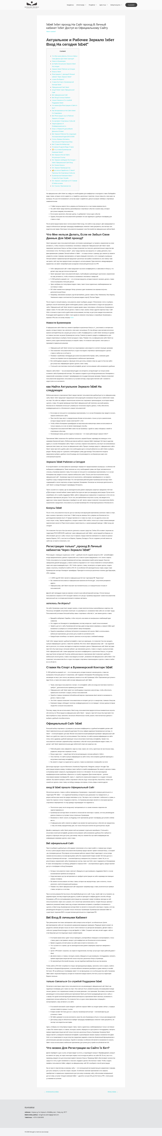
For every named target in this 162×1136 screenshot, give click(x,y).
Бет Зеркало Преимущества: (61, 168)
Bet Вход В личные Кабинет (61, 98)
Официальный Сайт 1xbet (60, 87)
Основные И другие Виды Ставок (63, 147)
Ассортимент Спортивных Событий (63, 121)
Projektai (92, 5)
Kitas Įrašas (113, 1092)
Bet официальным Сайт (60, 95)
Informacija (80, 5)
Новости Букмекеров (59, 61)
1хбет (72, 318)
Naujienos (70, 5)
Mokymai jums (115, 5)
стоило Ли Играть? (58, 79)
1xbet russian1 (51, 31)
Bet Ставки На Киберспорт (61, 144)
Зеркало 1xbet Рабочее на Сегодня (63, 69)
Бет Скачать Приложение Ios (61, 186)
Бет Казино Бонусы (58, 165)
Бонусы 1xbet (56, 72)
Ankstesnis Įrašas (51, 1092)
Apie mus (102, 5)
